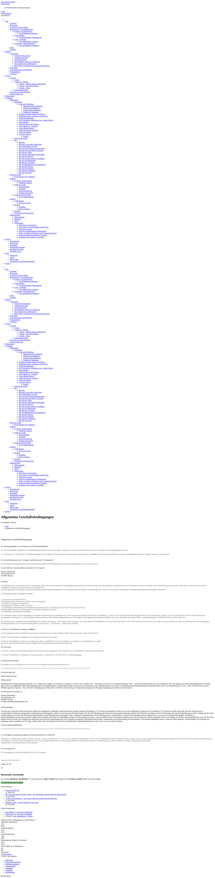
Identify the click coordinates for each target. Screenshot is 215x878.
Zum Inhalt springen (8, 2)
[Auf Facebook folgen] (2, 768)
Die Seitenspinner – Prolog (23, 816)
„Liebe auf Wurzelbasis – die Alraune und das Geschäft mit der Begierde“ (31, 798)
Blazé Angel (9, 814)
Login (3, 11)
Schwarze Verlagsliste (25, 812)
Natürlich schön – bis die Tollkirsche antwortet (21, 802)
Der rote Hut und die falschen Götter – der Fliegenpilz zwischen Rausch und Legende (35, 794)
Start (7, 526)
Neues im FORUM (12, 790)
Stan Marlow (10, 812)
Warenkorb (5, 4)
